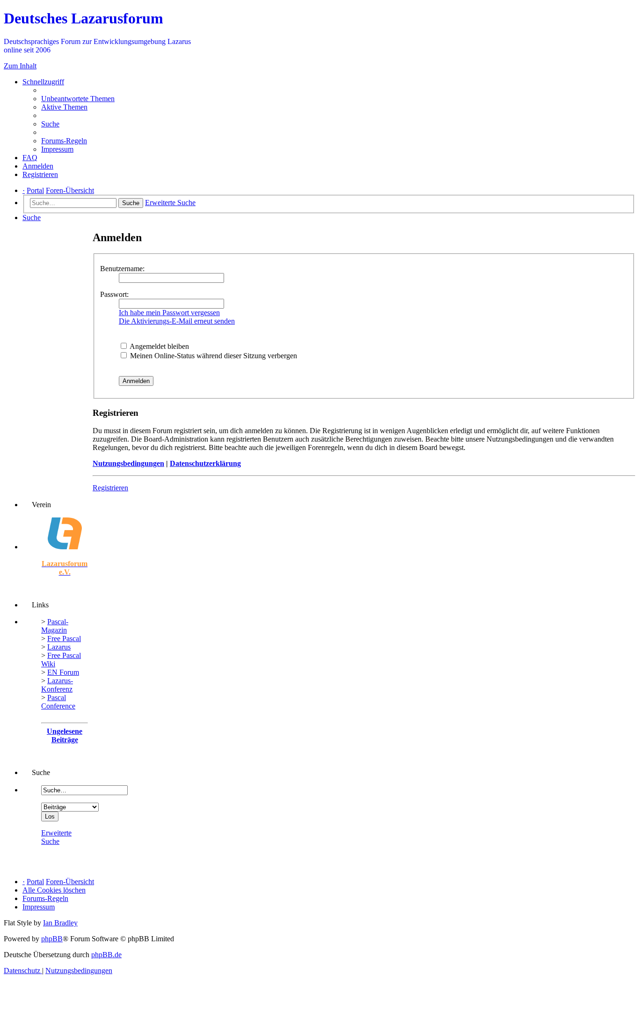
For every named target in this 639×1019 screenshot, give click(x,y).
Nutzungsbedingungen (128, 463)
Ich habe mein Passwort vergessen (169, 313)
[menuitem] (78, 99)
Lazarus (59, 647)
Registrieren (110, 488)
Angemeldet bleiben (158, 346)
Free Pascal (64, 638)
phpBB (52, 939)
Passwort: (114, 294)
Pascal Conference (58, 702)
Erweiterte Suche (56, 837)
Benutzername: (122, 269)
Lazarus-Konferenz (57, 685)
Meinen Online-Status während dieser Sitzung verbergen (212, 356)
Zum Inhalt (20, 66)
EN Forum (63, 672)
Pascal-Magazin (54, 626)
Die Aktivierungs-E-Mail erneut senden (177, 321)
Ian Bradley (60, 923)
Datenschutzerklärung (205, 463)
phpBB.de (106, 955)
